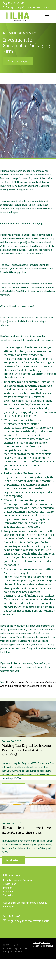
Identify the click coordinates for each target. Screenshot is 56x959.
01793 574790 (16, 2)
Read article (13, 860)
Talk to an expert (18, 61)
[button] (47, 17)
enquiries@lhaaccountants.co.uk (28, 7)
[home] (18, 16)
